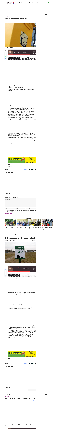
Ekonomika (6, 396)
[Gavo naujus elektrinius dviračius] (23, 222)
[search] (50, 2)
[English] (47, 2)
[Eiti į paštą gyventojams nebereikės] (10, 222)
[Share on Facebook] (33, 21)
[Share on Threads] (35, 169)
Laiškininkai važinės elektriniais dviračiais (35, 227)
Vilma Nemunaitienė (9, 240)
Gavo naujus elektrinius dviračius (21, 227)
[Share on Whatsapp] (5, 57)
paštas (11, 166)
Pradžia (6, 14)
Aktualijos (6, 16)
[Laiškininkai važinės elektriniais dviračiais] (35, 222)
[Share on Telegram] (35, 21)
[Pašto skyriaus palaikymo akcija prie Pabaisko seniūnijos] (47, 222)
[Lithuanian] (48, 2)
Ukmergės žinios (9, 400)
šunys (11, 360)
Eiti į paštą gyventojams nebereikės (9, 227)
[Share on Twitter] (34, 21)
